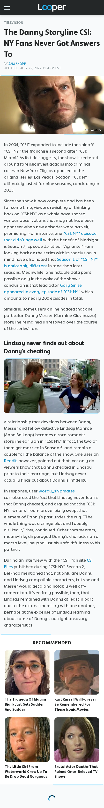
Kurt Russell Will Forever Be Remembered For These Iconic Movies (75, 704)
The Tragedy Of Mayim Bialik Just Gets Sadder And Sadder (25, 704)
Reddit (10, 461)
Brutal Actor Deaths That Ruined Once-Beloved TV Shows (76, 771)
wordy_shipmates (57, 491)
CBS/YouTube (93, 130)
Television (13, 22)
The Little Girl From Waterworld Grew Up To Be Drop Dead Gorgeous (26, 771)
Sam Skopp (17, 64)
